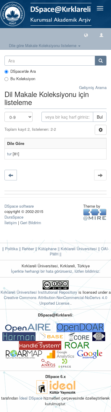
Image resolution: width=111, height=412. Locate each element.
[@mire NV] (95, 214)
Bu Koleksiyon (22, 78)
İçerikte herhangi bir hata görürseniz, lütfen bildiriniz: (55, 271)
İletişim (10, 222)
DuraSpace (13, 217)
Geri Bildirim (30, 222)
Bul (100, 117)
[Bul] (101, 61)
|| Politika (10, 248)
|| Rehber (26, 248)
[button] (86, 35)
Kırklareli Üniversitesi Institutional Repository (39, 292)
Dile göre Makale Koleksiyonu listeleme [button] (43, 45)
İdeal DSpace (30, 398)
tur (9, 153)
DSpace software (19, 206)
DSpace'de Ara (23, 71)
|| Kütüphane (45, 248)
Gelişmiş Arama (93, 87)
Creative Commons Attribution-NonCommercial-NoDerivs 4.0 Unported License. (55, 300)
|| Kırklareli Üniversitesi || (78, 248)
